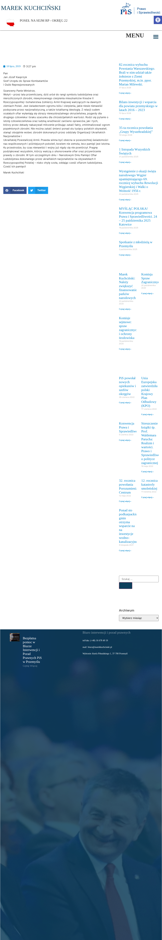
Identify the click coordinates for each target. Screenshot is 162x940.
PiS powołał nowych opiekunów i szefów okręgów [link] (127, 386)
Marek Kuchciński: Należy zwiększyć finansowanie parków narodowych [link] (128, 286)
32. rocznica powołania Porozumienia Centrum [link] (128, 486)
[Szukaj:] (139, 579)
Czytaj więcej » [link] (125, 93)
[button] (156, 36)
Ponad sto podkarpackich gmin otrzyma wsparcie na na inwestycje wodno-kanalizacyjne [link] (129, 526)
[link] (158, 20)
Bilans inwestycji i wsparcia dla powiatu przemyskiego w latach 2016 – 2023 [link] (138, 106)
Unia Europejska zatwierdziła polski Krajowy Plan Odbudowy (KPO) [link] (149, 391)
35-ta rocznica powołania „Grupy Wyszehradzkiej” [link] (136, 129)
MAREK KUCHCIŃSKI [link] (31, 8)
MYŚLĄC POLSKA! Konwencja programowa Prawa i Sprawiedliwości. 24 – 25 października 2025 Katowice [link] (138, 216)
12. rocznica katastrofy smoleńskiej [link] (149, 484)
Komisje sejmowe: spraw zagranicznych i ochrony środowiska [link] (128, 328)
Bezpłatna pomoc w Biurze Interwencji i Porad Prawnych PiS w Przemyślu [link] (32, 650)
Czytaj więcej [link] (30, 665)
